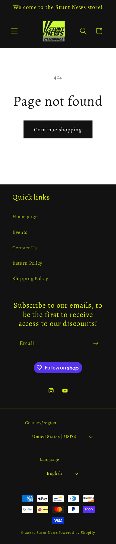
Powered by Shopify (76, 532)
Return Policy (27, 263)
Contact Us (24, 247)
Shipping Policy (30, 278)
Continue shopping (58, 129)
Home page (24, 216)
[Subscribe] (96, 343)
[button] (14, 31)
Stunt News (47, 532)
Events (19, 232)
